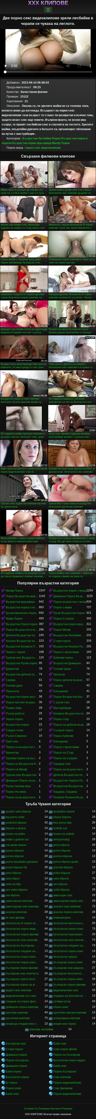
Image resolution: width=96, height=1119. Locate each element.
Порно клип (13, 1088)
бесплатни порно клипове (22, 962)
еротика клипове (17, 1012)
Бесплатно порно (17, 1077)
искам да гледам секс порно (22, 1023)
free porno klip (62, 822)
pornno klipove (62, 856)
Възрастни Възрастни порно (69, 786)
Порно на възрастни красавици (69, 769)
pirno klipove (61, 845)
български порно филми (22, 968)
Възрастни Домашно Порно (69, 663)
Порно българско (17, 1060)
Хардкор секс (62, 763)
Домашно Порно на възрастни (22, 780)
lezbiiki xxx (60, 828)
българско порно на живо (22, 984)
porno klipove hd (16, 867)
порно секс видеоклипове (43, 147)
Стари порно (62, 641)
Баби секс (59, 1043)
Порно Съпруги (63, 618)
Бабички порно (63, 657)
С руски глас (61, 702)
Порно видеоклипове (67, 1082)
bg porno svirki (15, 817)
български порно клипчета (69, 962)
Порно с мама (62, 607)
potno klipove (61, 873)
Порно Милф (62, 629)
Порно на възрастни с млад (22, 747)
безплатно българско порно (22, 945)
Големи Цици (62, 669)
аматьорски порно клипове (69, 901)
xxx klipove (13, 895)
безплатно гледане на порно (69, 945)
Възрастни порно (17, 724)
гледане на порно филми (22, 1001)
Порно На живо (16, 791)
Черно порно (14, 719)
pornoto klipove (63, 867)
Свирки (58, 685)
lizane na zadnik (63, 834)
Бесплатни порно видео (69, 1060)
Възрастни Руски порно (21, 663)
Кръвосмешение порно (21, 613)
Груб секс (12, 741)
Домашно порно (16, 1054)
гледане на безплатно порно (69, 996)
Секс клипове (62, 1077)
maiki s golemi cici (17, 839)
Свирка (10, 680)
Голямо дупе (14, 685)
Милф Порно (61, 143)
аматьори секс (62, 895)
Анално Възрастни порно (22, 641)
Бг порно (11, 1082)
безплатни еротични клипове (69, 923)
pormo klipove (15, 856)
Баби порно (13, 1071)
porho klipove (62, 850)
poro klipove (13, 873)
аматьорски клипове (19, 901)
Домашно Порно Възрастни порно (69, 596)
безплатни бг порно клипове (22, 923)
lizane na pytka (15, 834)
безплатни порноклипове (69, 934)
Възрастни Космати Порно (22, 646)
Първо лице (14, 708)
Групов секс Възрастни (21, 775)
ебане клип (60, 1007)
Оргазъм (59, 674)
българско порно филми (69, 984)
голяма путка (62, 1001)
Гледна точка (14, 730)
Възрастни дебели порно (22, 674)
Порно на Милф (16, 769)
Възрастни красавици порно (22, 601)
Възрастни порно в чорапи (22, 607)
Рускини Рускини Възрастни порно (69, 797)
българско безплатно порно (69, 973)
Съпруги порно (63, 730)
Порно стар (61, 719)
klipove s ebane (16, 828)
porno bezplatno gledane (22, 861)
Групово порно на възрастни (22, 758)
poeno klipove (15, 850)
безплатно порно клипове (22, 956)
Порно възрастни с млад (69, 601)
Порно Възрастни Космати (69, 696)
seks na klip (13, 884)
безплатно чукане (65, 956)
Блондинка (60, 691)
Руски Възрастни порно (69, 613)
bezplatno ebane (64, 811)
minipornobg (61, 839)
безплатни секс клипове (22, 940)
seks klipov (13, 878)
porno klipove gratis (65, 861)
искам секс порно (64, 1023)
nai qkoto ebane (16, 845)
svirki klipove (61, 889)
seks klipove (61, 878)
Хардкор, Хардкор (65, 791)
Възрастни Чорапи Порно (69, 780)
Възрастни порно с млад (69, 590)
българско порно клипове (69, 979)
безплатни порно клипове (69, 928)
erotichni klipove (16, 822)
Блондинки (60, 741)
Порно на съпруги (65, 758)
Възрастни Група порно (22, 624)
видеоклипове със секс (21, 996)
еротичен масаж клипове (69, 1012)
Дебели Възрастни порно (22, 635)
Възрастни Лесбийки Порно (41, 138)
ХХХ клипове (48, 3)
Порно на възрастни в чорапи (22, 797)
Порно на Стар (63, 752)
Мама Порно (14, 618)
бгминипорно (62, 917)
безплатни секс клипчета (69, 940)
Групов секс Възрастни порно (22, 657)
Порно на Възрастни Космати (22, 763)
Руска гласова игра (18, 786)
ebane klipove (62, 817)
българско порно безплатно (22, 979)
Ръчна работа (15, 713)
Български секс (16, 1043)
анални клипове (16, 912)
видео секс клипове (18, 990)
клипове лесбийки (41, 1029)
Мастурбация (62, 708)
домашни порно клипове (22, 1007)
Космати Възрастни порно (69, 713)
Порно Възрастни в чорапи (22, 629)
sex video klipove (17, 889)
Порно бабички (63, 736)
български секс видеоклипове (69, 968)
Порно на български (66, 1054)
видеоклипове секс (65, 990)
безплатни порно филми (22, 934)
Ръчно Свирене (16, 736)
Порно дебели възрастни (69, 680)
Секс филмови (62, 1088)
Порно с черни (15, 652)
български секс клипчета (22, 973)
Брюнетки (12, 669)
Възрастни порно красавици (31, 143)
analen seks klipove (18, 811)
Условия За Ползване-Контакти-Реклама (48, 1108)
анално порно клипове (68, 912)
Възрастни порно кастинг (22, 696)
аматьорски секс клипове (22, 906)
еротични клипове (18, 1018)
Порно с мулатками (66, 652)
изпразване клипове (66, 1018)
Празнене (12, 691)
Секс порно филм (65, 1049)
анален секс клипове (67, 906)
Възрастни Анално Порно (69, 646)
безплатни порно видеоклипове (22, 928)
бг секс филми (15, 917)
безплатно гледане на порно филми (22, 951)
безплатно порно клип (68, 951)
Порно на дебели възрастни (69, 724)
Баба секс (12, 1093)
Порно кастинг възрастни (22, 702)
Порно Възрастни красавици (22, 596)
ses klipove (60, 884)
